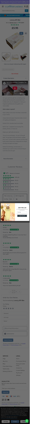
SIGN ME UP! (21, 215)
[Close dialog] (27, 204)
